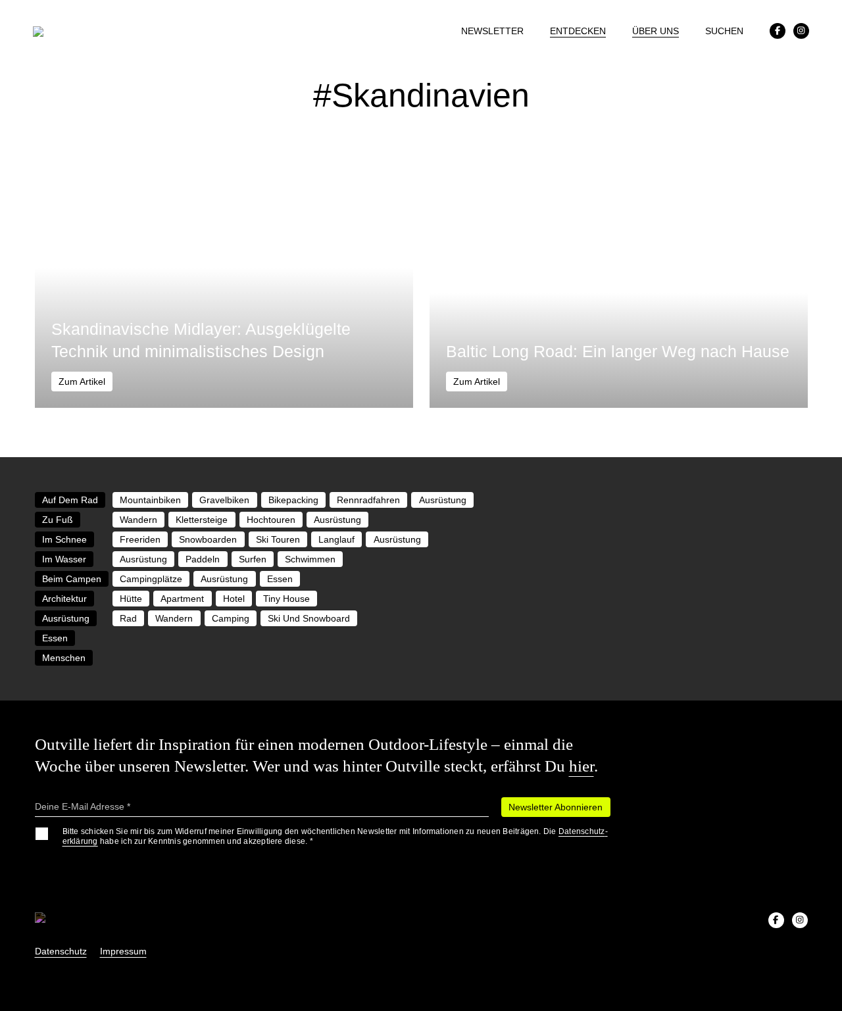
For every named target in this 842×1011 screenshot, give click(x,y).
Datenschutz (61, 951)
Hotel (234, 598)
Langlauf (336, 539)
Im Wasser (64, 559)
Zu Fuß (57, 519)
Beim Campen (71, 579)
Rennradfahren (368, 500)
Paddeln (203, 559)
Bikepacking (293, 500)
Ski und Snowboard (309, 618)
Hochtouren (271, 519)
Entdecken (578, 31)
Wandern (138, 519)
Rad (128, 618)
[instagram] (801, 31)
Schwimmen (310, 559)
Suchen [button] (724, 31)
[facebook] (777, 31)
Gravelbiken (224, 500)
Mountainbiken (150, 500)
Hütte (131, 598)
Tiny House (286, 598)
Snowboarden (208, 539)
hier (581, 766)
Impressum (123, 951)
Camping (230, 618)
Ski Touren (278, 539)
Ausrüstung (442, 500)
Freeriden (140, 539)
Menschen (64, 658)
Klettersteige (202, 519)
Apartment (182, 598)
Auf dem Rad (70, 500)
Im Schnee (64, 539)
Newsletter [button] (492, 31)
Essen (280, 579)
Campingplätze (151, 579)
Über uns (655, 31)
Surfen (252, 559)
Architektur (64, 598)
